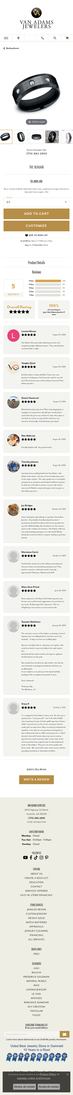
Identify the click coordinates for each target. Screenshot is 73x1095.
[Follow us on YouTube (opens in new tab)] (25, 858)
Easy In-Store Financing (36, 895)
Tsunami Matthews (30, 621)
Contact (36, 886)
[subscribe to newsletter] (64, 1034)
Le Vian (36, 994)
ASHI (36, 968)
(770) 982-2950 (36, 153)
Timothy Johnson (29, 461)
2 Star (31, 291)
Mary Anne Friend (30, 586)
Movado (36, 998)
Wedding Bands (12, 48)
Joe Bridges (26, 505)
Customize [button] (36, 226)
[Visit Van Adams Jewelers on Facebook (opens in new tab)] (31, 858)
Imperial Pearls (36, 981)
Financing (36, 935)
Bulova (36, 972)
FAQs (36, 953)
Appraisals (36, 926)
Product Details (36, 262)
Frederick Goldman (36, 976)
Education (36, 882)
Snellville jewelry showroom (53, 1039)
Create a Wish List (36, 878)
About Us (36, 873)
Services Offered (36, 890)
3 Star (31, 288)
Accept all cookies (49, 1086)
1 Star (31, 295)
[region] (36, 93)
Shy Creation (36, 1006)
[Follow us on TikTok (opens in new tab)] (36, 858)
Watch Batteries (36, 922)
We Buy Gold (36, 918)
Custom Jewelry (36, 913)
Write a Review (36, 779)
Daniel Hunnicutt (30, 397)
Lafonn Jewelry (36, 989)
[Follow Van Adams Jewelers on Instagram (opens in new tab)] (41, 858)
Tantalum (36, 1011)
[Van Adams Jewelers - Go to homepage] (36, 18)
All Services (36, 939)
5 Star (31, 281)
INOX (36, 985)
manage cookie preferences (33, 1078)
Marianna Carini (29, 552)
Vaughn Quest (28, 363)
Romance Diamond (36, 1002)
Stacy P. (25, 703)
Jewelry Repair (36, 909)
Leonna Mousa (28, 331)
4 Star (31, 284)
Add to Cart (36, 214)
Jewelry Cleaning (36, 931)
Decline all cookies (24, 1086)
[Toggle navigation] (6, 38)
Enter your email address (36, 1027)
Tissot (36, 1015)
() (64, 281)
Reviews (36, 272)
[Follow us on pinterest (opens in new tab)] (46, 858)
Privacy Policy (48, 1074)
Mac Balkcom (28, 435)
